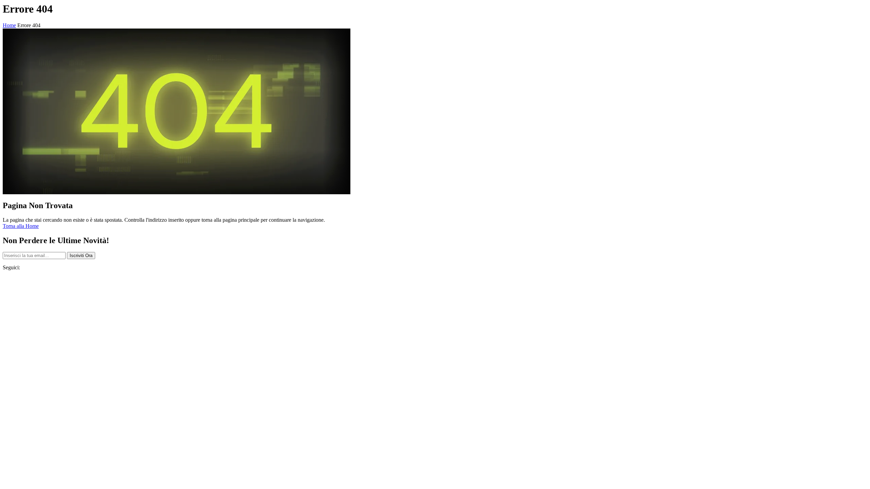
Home (9, 25)
